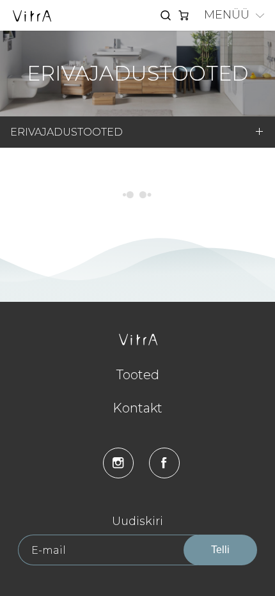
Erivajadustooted (66, 132)
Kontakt (137, 408)
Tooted (137, 374)
